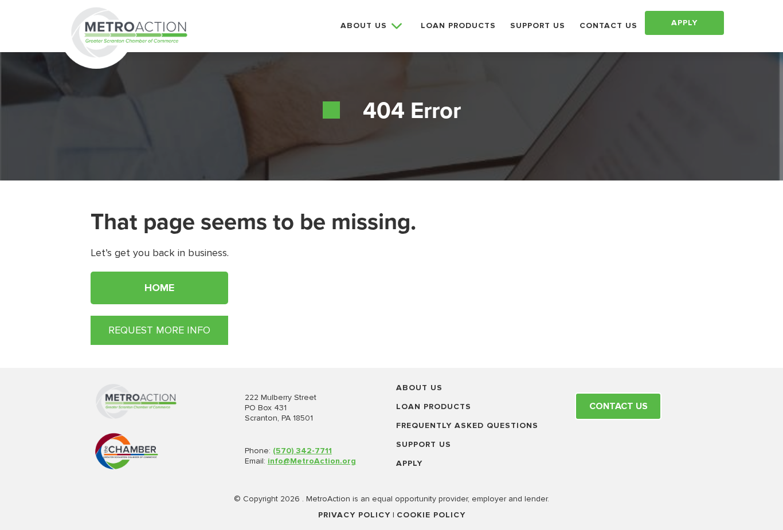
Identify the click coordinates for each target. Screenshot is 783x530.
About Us (419, 387)
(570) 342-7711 (302, 451)
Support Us (423, 444)
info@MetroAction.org (312, 461)
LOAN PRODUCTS (458, 25)
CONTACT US (608, 25)
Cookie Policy (431, 515)
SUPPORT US (537, 25)
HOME (159, 287)
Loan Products (433, 406)
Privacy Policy (354, 515)
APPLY (684, 23)
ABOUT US (363, 25)
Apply (409, 463)
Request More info (159, 330)
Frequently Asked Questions (467, 425)
